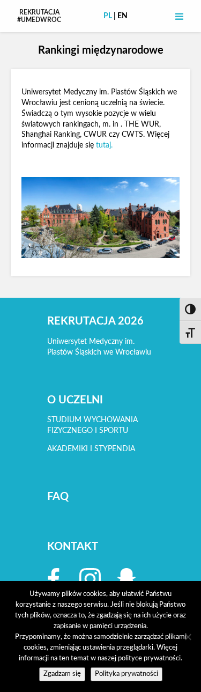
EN (122, 16)
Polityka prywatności (126, 674)
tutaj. (104, 145)
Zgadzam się (62, 674)
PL (107, 16)
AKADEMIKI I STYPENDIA (91, 449)
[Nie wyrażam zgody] (187, 636)
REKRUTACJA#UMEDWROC (39, 16)
